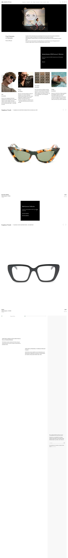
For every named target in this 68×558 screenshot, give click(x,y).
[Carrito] (66, 1)
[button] (66, 196)
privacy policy (54, 446)
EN (60, 2)
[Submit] (64, 443)
